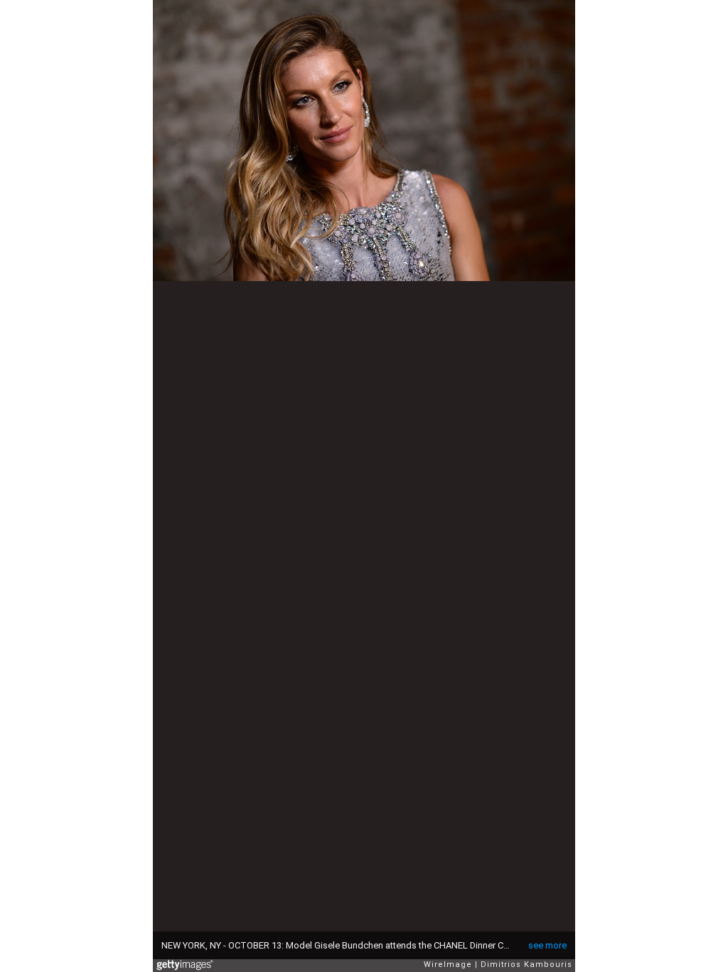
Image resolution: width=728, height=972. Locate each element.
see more (547, 945)
